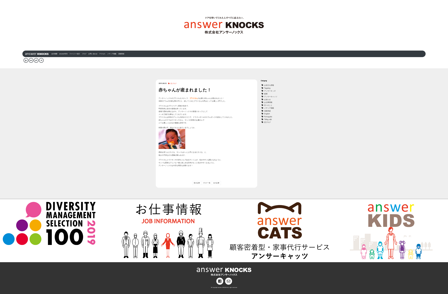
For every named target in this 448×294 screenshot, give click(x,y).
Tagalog (267, 88)
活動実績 (121, 54)
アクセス (102, 54)
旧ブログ (173, 83)
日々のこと (268, 105)
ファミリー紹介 (74, 54)
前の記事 (197, 183)
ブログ (84, 54)
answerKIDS (63, 54)
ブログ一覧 (206, 183)
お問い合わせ (92, 54)
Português (268, 117)
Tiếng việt (268, 119)
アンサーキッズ (270, 91)
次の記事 (216, 183)
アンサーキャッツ (270, 97)
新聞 (265, 94)
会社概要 (54, 54)
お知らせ (267, 99)
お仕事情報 (268, 102)
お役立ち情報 (269, 85)
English (267, 114)
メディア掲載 (111, 54)
